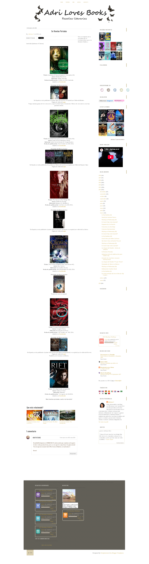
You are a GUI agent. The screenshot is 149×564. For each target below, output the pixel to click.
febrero (102, 278)
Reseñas (68, 2)
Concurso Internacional (108, 229)
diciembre (103, 191)
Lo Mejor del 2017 (105, 369)
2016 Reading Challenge (73, 511)
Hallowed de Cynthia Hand (109, 269)
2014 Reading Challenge (46, 501)
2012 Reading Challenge (46, 527)
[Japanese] (100, 393)
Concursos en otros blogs (108, 227)
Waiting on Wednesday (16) (109, 231)
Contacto (85, 2)
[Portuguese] (121, 391)
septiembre (103, 199)
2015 (100, 182)
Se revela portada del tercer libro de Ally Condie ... (113, 274)
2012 (100, 189)
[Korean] (103, 393)
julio (101, 203)
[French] (103, 391)
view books (117, 345)
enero (102, 280)
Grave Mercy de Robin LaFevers (110, 238)
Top (31, 553)
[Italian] (112, 391)
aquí (64, 166)
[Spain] (109, 391)
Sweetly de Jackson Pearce (109, 217)
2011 (100, 283)
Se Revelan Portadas (107, 252)
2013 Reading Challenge (46, 514)
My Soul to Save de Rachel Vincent (111, 241)
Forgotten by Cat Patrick (108, 224)
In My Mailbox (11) (107, 215)
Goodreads (62, 82)
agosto (102, 201)
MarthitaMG (37, 437)
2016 (100, 180)
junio (101, 206)
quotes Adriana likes (105, 431)
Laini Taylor (109, 439)
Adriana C (31, 34)
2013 (100, 187)
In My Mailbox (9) (106, 271)
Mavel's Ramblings (105, 373)
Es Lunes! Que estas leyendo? (110, 222)
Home (61, 2)
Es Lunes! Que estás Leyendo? (110, 245)
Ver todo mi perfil (103, 422)
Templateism (105, 553)
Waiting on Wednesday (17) (109, 219)
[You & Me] (111, 135)
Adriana (106, 339)
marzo (102, 213)
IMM (73, 2)
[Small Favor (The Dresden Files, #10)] (103, 135)
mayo (101, 208)
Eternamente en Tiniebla (107, 354)
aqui (64, 102)
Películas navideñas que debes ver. (109, 363)
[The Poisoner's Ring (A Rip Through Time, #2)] (120, 122)
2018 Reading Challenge (109, 337)
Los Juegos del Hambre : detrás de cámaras (111, 248)
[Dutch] (115, 391)
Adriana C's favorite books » (118, 139)
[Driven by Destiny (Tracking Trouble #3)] (120, 135)
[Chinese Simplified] (109, 393)
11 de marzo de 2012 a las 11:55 (67, 437)
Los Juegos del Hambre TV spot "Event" (112, 262)
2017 (100, 178)
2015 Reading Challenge (46, 490)
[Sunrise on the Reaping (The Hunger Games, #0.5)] (111, 122)
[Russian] (118, 391)
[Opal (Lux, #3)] (103, 122)
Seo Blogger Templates (117, 553)
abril (101, 210)
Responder (73, 453)
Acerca (79, 2)
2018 (100, 175)
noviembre (103, 194)
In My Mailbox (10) (107, 236)
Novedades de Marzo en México (110, 264)
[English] (100, 391)
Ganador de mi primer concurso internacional (110, 258)
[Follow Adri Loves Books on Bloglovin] (106, 101)
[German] (106, 391)
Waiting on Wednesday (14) (109, 266)
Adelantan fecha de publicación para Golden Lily (112, 254)
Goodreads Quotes (120, 442)
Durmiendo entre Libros (107, 367)
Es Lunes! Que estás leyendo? (110, 234)
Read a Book (103, 362)
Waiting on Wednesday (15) (109, 243)
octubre (102, 196)
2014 (100, 185)
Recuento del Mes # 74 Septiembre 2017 (110, 374)
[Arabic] (106, 393)
